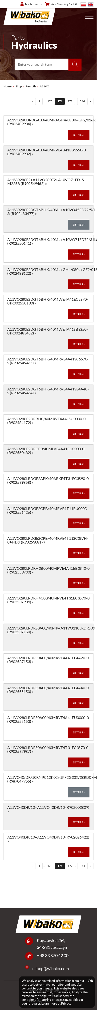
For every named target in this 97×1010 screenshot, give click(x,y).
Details (79, 134)
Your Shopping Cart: (64, 4)
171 (59, 101)
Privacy (66, 1003)
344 (82, 101)
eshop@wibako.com (50, 968)
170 (49, 101)
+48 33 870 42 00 (52, 955)
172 (70, 101)
